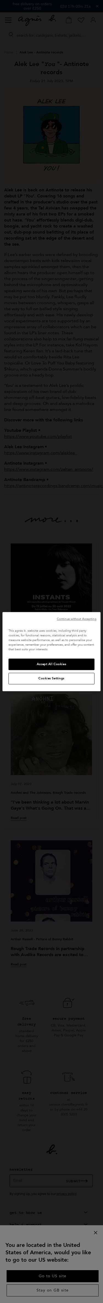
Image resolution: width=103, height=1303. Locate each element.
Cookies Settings (51, 678)
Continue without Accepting (76, 619)
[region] (51, 651)
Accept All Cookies (51, 664)
